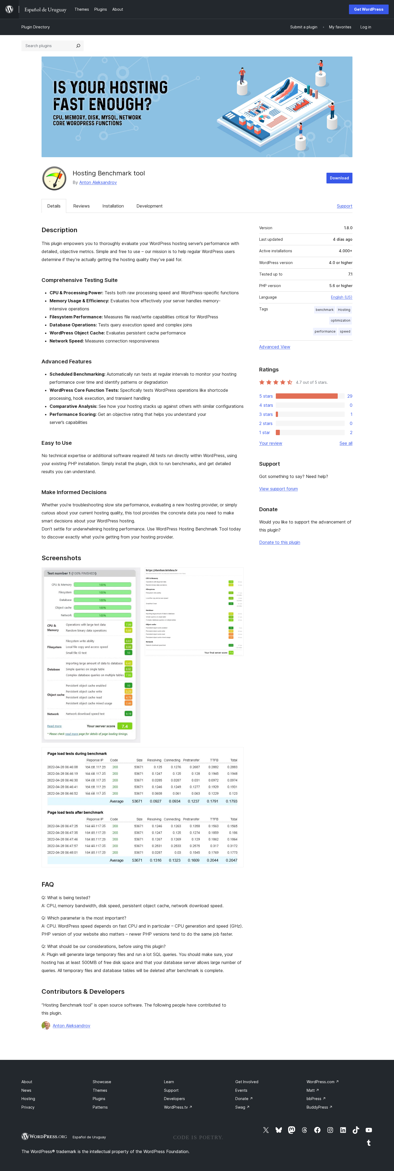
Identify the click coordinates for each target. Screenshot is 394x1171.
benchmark (325, 310)
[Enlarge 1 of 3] (133, 574)
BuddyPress (320, 1107)
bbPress (316, 1098)
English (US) (341, 297)
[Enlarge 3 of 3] (236, 754)
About (26, 1081)
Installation (113, 206)
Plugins (99, 1098)
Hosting (344, 310)
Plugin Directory (35, 27)
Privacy (28, 1107)
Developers (174, 1098)
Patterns (100, 1107)
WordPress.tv (178, 1107)
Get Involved (246, 1081)
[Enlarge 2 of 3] (236, 574)
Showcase (102, 1081)
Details (54, 206)
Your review (270, 443)
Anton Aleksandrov (98, 182)
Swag (242, 1107)
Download (339, 178)
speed (345, 331)
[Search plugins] (78, 45)
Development (149, 206)
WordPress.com (323, 1081)
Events (241, 1090)
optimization (340, 320)
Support (344, 206)
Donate (244, 1098)
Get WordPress (369, 9)
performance (325, 331)
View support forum (278, 488)
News (26, 1090)
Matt (313, 1090)
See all (346, 443)
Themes (100, 1090)
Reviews (81, 206)
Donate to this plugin (279, 542)
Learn (169, 1081)
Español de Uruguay (89, 1137)
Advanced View (274, 346)
